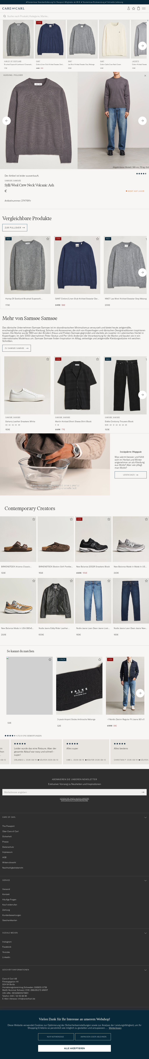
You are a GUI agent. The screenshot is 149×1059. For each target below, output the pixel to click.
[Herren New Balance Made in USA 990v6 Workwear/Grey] (18, 601)
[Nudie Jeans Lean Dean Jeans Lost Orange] (93, 625)
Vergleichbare (27, 218)
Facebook (6, 947)
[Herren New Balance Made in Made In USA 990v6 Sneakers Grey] (131, 539)
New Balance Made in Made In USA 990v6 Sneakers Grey (130, 566)
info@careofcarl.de (26, 998)
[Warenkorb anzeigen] (138, 8)
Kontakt (6, 894)
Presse (5, 841)
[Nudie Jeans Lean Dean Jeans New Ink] (131, 625)
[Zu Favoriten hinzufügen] (47, 239)
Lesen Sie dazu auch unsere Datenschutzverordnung (74, 799)
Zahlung (6, 910)
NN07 (70, 61)
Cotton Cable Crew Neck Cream (110, 64)
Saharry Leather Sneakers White (20, 421)
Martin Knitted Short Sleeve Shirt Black (73, 421)
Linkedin (6, 957)
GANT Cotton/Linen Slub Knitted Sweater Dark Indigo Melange (77, 298)
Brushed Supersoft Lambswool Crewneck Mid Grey (17, 65)
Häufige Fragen (9, 899)
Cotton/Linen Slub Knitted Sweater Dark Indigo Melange (49, 65)
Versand (6, 889)
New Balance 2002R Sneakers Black (93, 566)
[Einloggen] (129, 8)
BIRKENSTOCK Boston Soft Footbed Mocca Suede (55, 566)
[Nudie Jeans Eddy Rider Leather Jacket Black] (56, 625)
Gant (38, 61)
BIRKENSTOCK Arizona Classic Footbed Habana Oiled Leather (15, 566)
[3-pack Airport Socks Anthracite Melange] (79, 716)
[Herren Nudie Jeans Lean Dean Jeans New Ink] (131, 601)
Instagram (7, 941)
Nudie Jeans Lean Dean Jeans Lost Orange (92, 628)
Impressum (7, 852)
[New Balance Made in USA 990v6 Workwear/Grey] (18, 625)
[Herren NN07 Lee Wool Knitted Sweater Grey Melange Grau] (82, 39)
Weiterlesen (115, 1028)
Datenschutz (8, 847)
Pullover (18, 75)
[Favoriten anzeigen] (133, 8)
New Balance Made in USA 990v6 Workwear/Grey (16, 628)
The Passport (8, 826)
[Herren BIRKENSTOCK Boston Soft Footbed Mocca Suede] (56, 539)
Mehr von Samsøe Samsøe (29, 318)
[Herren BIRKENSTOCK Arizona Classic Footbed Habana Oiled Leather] (18, 539)
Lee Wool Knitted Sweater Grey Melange (81, 64)
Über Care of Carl (10, 831)
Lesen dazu (129, 475)
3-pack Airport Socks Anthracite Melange (76, 719)
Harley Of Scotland (12, 61)
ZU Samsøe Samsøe (15, 348)
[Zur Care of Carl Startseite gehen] (13, 8)
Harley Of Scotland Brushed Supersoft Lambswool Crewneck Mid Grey (23, 298)
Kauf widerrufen (9, 904)
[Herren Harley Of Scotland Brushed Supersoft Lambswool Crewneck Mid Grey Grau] (18, 39)
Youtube (6, 952)
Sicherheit (7, 836)
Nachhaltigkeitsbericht (12, 867)
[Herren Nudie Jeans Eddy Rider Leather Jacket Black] (56, 601)
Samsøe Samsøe (13, 181)
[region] (74, 751)
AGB (4, 857)
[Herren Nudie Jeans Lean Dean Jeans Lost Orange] (93, 601)
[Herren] (29, 686)
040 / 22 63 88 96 (18, 996)
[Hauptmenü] (144, 8)
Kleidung (7, 75)
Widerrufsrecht (9, 862)
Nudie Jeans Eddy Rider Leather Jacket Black (53, 628)
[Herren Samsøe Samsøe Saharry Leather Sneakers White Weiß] (27, 385)
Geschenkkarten (9, 920)
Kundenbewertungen (11, 915)
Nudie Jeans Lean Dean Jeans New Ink (130, 628)
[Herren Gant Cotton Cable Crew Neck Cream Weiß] (114, 39)
